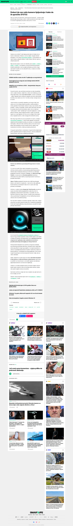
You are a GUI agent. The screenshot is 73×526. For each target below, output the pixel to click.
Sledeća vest (36, 302)
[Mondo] (17, 517)
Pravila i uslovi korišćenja (33, 519)
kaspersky (21, 307)
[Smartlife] (5, 1)
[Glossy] (51, 517)
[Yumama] (31, 517)
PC (35, 307)
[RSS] (61, 84)
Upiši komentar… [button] (16, 373)
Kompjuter (31, 307)
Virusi (26, 307)
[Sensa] (45, 517)
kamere (16, 307)
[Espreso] (56, 517)
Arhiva (55, 519)
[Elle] (41, 517)
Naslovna (12, 7)
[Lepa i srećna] (26, 517)
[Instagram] (55, 84)
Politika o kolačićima (42, 519)
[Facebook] (49, 84)
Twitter (38, 276)
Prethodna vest (16, 302)
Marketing (19, 519)
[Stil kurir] (48, 517)
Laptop (38, 307)
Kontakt (26, 519)
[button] (41, 23)
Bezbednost (21, 7)
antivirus (12, 307)
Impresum (23, 519)
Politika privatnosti (49, 519)
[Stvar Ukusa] (37, 517)
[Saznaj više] (63, 88)
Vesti (16, 7)
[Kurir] (22, 517)
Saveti (11, 309)
